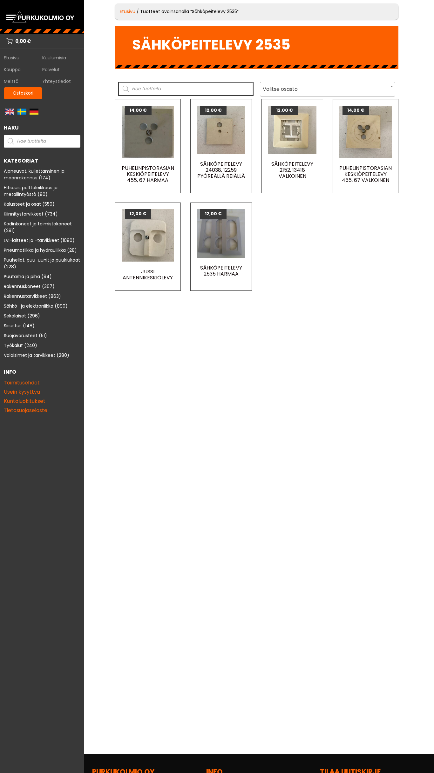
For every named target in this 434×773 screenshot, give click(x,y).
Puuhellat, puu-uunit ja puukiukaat (42, 260)
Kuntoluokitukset (24, 401)
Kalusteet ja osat (22, 204)
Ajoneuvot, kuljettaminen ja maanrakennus (34, 174)
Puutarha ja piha (22, 276)
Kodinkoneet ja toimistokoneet (38, 224)
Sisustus (13, 326)
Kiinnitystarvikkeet (24, 214)
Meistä (11, 81)
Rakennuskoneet (22, 286)
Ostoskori (23, 93)
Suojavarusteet (20, 335)
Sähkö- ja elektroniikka (28, 306)
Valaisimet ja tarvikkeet (29, 355)
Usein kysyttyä (22, 392)
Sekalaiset (15, 316)
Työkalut (13, 345)
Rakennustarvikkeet (25, 296)
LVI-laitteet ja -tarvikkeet (31, 240)
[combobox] (327, 89)
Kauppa (12, 69)
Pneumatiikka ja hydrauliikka (35, 250)
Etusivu (11, 58)
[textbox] (327, 89)
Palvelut (51, 69)
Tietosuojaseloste (25, 410)
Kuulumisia (54, 58)
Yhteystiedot (56, 81)
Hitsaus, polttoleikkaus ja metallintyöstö (31, 190)
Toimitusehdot (22, 382)
